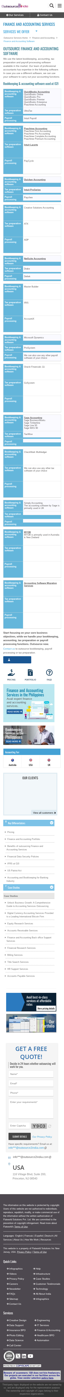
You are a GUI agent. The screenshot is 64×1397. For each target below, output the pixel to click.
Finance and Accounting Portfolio (23, 839)
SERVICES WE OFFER (16, 31)
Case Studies (11, 896)
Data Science (16, 1340)
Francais (29, 1235)
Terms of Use (21, 1226)
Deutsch (49, 1235)
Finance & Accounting (48, 1330)
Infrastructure (43, 1273)
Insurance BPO (17, 1330)
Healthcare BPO (45, 1335)
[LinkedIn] (24, 1357)
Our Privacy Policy (42, 1136)
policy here (47, 1378)
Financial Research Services (21, 948)
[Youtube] (30, 1357)
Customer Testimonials (48, 1284)
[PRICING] (11, 673)
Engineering (43, 1320)
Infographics (42, 1299)
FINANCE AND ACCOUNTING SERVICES (29, 24)
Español (39, 1235)
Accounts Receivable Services (22, 930)
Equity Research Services (20, 923)
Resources (46, 1239)
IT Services (43, 1325)
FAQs (12, 1293)
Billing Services (15, 955)
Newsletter (15, 1288)
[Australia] (12, 761)
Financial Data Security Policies (23, 856)
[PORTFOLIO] (30, 673)
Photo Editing (16, 1335)
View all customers (43, 812)
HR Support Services (17, 969)
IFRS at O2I (13, 863)
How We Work (32, 1239)
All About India (43, 1293)
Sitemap (13, 1299)
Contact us (9, 648)
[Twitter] (18, 1359)
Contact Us (15, 1303)
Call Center (15, 1345)
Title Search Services (18, 962)
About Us (18, 1239)
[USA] (31, 761)
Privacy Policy (24, 1252)
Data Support (16, 1325)
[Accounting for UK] (49, 761)
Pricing (10, 832)
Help (38, 1268)
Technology (42, 1288)
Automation (43, 1340)
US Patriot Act (14, 870)
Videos (13, 1273)
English (19, 1235)
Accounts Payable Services (21, 976)
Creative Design (17, 1320)
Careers (13, 1284)
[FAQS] (49, 673)
